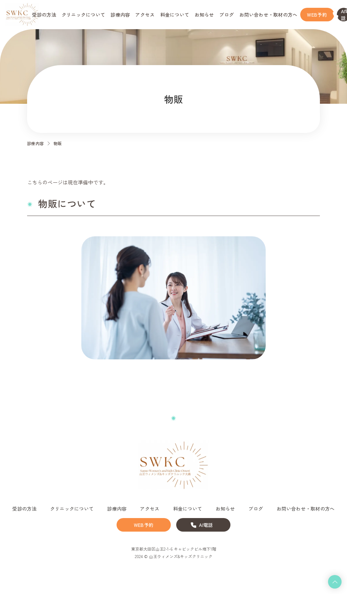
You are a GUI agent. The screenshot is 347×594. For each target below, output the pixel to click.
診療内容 (35, 143)
